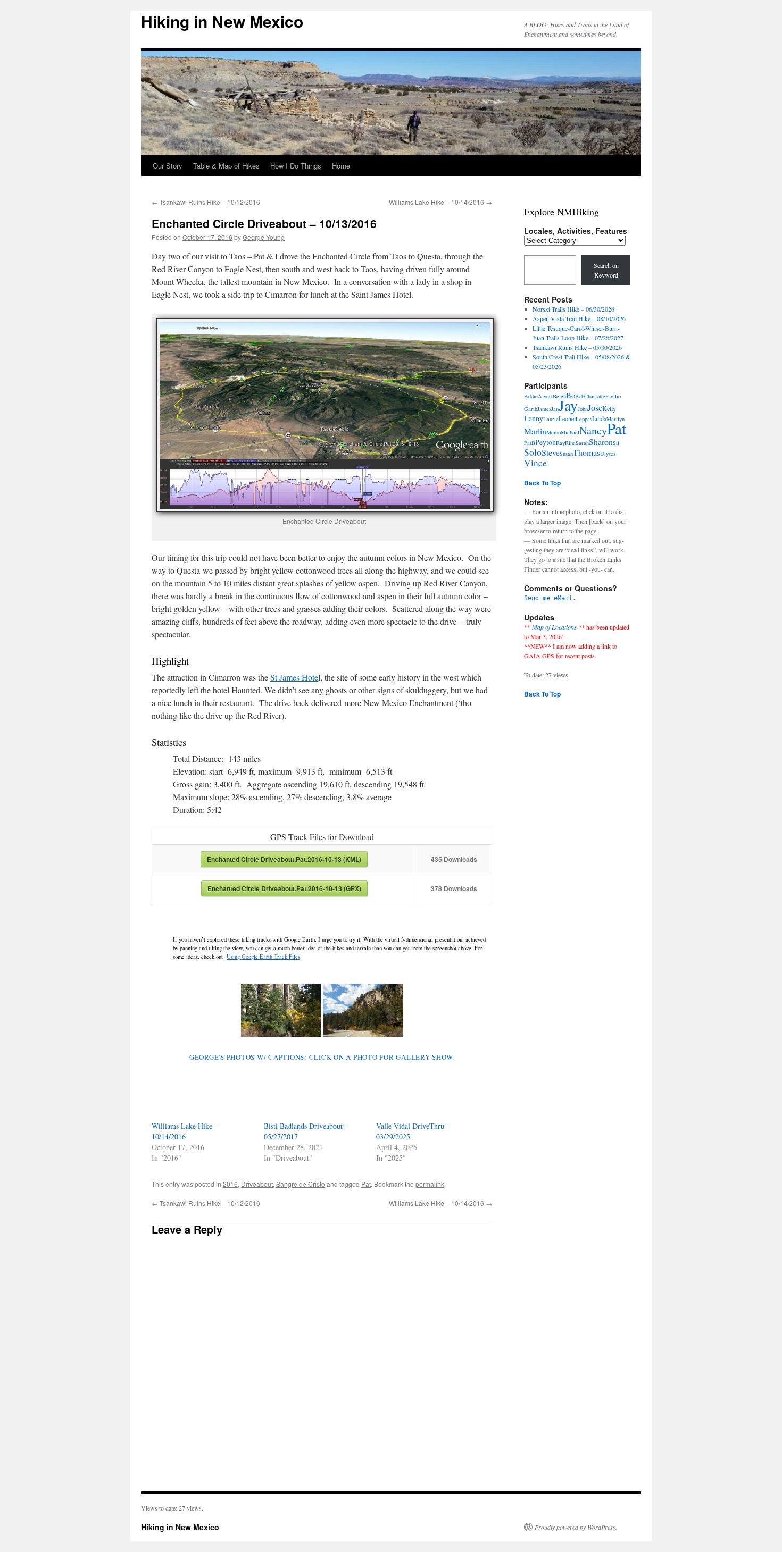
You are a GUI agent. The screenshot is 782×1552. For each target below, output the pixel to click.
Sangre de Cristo (300, 1183)
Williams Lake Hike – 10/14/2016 (440, 201)
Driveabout (257, 1183)
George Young (264, 236)
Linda (599, 418)
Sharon (601, 441)
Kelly (609, 408)
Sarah (582, 443)
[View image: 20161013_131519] (281, 1010)
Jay (568, 405)
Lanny (533, 418)
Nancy (593, 430)
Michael (570, 432)
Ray (560, 443)
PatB (529, 443)
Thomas (586, 452)
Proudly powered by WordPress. (576, 1527)
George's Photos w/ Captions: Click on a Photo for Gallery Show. (321, 1057)
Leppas (584, 419)
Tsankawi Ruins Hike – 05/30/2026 (577, 347)
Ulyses (607, 453)
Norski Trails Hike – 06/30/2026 (573, 309)
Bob (579, 396)
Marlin (535, 431)
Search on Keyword (606, 270)
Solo (533, 452)
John (583, 409)
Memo (553, 432)
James (544, 409)
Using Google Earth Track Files (263, 956)
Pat (366, 1183)
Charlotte (594, 396)
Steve (551, 452)
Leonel (567, 418)
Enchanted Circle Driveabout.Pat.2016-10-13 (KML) (284, 859)
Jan (555, 409)
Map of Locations (554, 627)
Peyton (545, 442)
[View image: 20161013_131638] (363, 1010)
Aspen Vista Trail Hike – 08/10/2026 (579, 318)
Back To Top (542, 483)
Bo (570, 395)
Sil (616, 443)
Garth (530, 409)
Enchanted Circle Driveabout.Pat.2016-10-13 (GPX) (284, 888)
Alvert (545, 396)
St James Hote (294, 677)
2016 (230, 1183)
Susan (566, 453)
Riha (570, 443)
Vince (535, 463)
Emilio (613, 396)
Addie (531, 396)
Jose (595, 408)
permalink (429, 1183)
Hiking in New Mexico (222, 21)
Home (341, 166)
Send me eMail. (550, 598)
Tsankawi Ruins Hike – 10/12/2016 (206, 201)
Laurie (551, 419)
